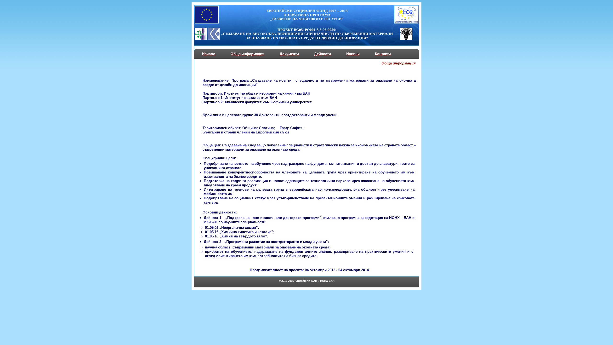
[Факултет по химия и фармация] (406, 38)
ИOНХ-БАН (327, 280)
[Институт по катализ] (214, 38)
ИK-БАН (311, 280)
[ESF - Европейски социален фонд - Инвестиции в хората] (406, 22)
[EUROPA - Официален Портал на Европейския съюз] (207, 22)
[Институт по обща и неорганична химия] (201, 38)
